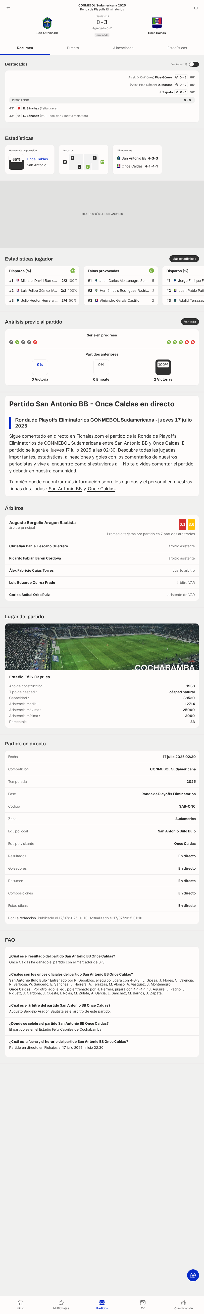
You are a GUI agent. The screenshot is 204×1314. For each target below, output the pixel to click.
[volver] (8, 7)
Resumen (25, 48)
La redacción (25, 918)
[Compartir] (196, 7)
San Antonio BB (65, 488)
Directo (73, 48)
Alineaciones (123, 48)
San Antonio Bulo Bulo (177, 831)
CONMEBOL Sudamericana (173, 769)
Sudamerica (185, 819)
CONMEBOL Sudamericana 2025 (102, 5)
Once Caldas (101, 488)
